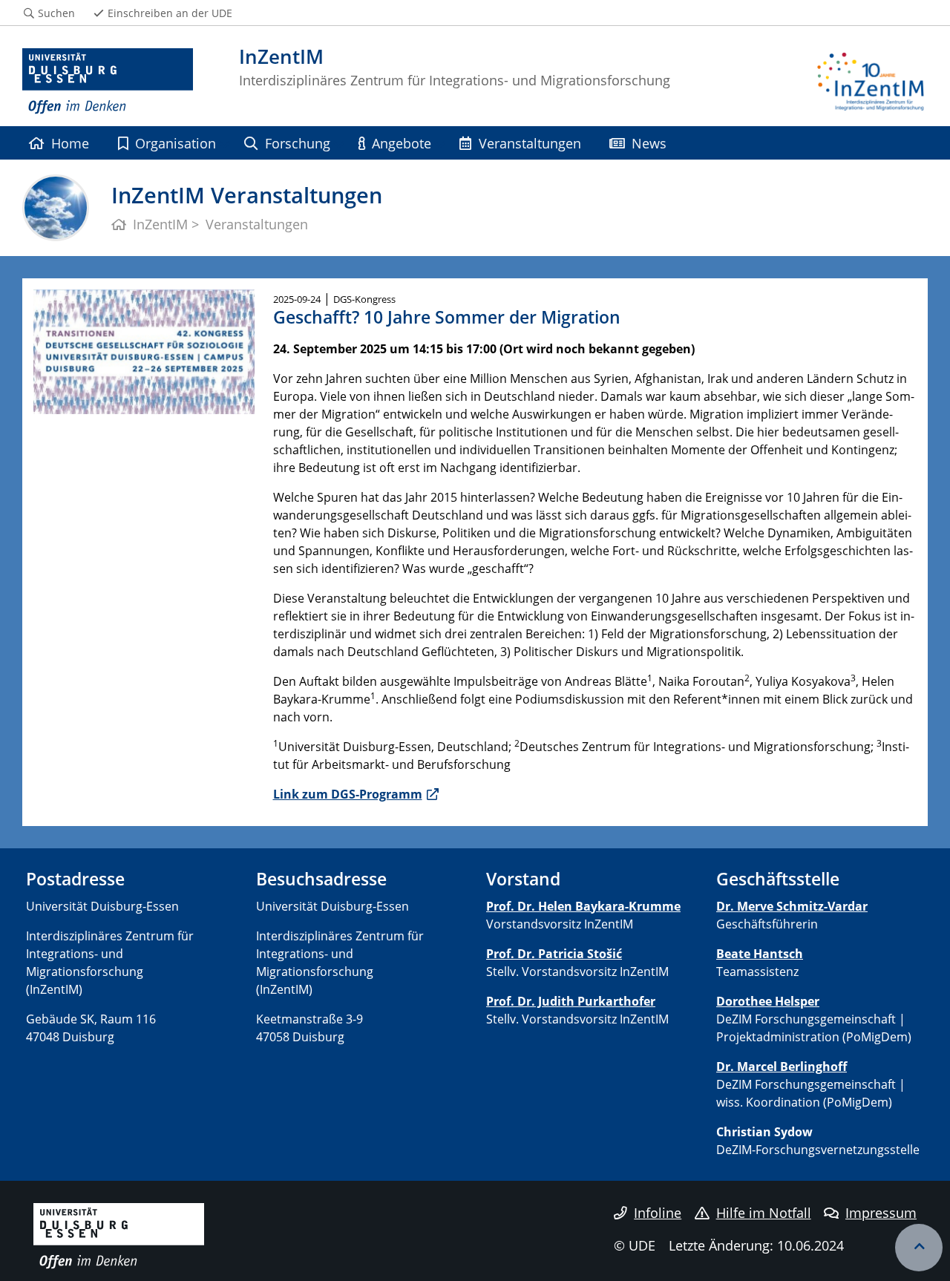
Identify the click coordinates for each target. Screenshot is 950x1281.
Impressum (881, 1213)
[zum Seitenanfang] (919, 1247)
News (649, 143)
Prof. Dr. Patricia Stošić (554, 954)
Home (70, 143)
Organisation (175, 143)
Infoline (657, 1213)
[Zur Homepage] (107, 81)
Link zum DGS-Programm (347, 794)
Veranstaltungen (530, 143)
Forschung (297, 143)
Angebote (401, 143)
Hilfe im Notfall (763, 1213)
